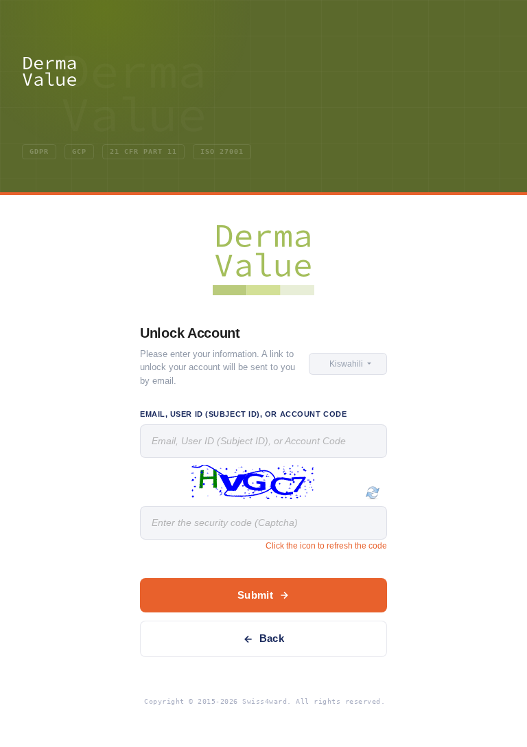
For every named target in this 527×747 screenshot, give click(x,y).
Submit (255, 595)
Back (271, 638)
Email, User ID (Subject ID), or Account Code (243, 414)
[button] (348, 364)
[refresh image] (372, 493)
